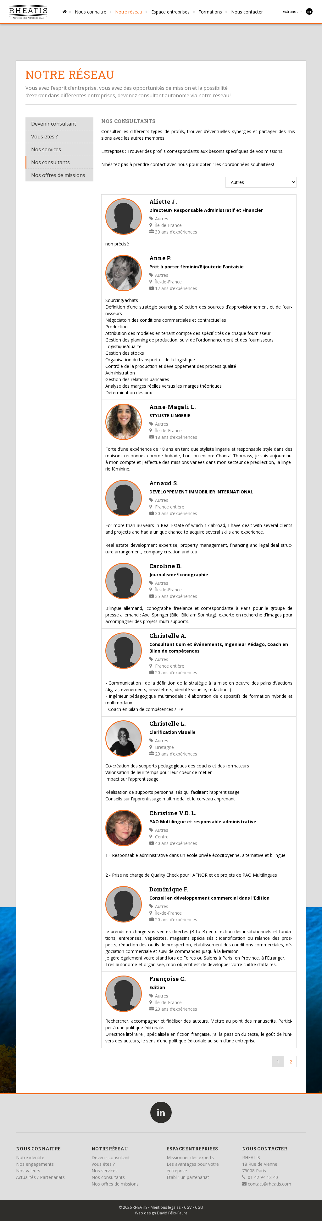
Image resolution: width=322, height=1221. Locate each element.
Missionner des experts (190, 1157)
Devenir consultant (53, 123)
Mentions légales (165, 1207)
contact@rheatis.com (269, 1184)
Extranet (290, 11)
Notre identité (30, 1157)
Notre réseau (128, 12)
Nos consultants (50, 162)
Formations (210, 12)
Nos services (46, 149)
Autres (161, 219)
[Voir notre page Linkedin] (309, 11)
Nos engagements (35, 1164)
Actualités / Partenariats (40, 1177)
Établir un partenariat (188, 1177)
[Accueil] (28, 12)
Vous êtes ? (44, 136)
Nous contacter (247, 12)
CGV (188, 1207)
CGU (199, 1207)
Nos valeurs (28, 1171)
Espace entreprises (170, 12)
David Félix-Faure (172, 1213)
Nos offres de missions (58, 175)
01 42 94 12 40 (262, 1177)
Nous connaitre (90, 12)
